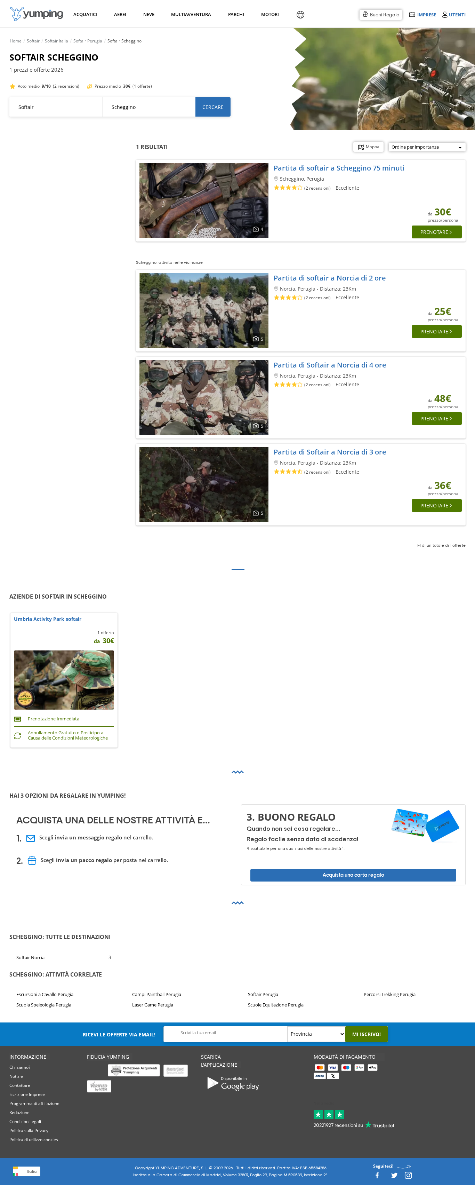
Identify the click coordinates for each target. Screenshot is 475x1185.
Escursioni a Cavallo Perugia (44, 994)
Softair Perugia (263, 994)
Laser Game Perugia (152, 1005)
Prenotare (434, 232)
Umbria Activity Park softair (47, 619)
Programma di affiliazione (34, 1103)
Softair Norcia (30, 957)
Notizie (16, 1076)
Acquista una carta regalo (353, 875)
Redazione (19, 1112)
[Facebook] (377, 1177)
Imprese (426, 14)
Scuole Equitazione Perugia (276, 1005)
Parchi (236, 14)
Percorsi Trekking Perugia (390, 994)
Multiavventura (189, 14)
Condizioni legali (25, 1121)
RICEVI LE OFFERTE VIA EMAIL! (119, 1034)
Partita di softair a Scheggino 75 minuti (339, 168)
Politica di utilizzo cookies (33, 1140)
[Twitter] (394, 1177)
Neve (148, 14)
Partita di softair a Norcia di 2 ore (330, 278)
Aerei (120, 14)
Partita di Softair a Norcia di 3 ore (330, 452)
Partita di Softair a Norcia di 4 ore (330, 365)
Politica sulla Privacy (28, 1130)
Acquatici (84, 14)
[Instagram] (408, 1177)
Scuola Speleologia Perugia (43, 1005)
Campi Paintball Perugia (156, 994)
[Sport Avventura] (36, 14)
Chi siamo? (19, 1067)
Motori (269, 14)
